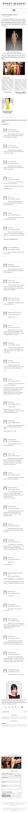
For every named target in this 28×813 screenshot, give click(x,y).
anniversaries (8, 117)
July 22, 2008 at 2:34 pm (13, 508)
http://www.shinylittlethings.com (11, 239)
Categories (3, 723)
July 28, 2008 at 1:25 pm (13, 671)
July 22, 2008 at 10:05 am (14, 199)
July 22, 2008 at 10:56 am (14, 266)
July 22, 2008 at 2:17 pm (13, 489)
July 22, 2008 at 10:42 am (14, 215)
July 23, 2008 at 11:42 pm (14, 638)
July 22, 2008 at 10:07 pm (14, 576)
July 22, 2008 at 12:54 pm (14, 441)
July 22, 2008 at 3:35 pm (13, 525)
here (20, 52)
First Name (4, 781)
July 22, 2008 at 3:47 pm (13, 541)
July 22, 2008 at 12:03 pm (14, 344)
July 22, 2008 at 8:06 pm (13, 559)
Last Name (4, 785)
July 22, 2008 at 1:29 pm (13, 455)
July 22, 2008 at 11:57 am (14, 327)
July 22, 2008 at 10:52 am (14, 229)
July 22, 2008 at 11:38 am (14, 314)
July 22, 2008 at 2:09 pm (13, 474)
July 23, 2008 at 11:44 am (14, 620)
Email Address (5, 777)
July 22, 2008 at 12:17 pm (14, 362)
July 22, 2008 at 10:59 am (14, 282)
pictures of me (13, 117)
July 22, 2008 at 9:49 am (13, 179)
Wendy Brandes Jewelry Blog (14, 3)
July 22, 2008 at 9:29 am (13, 131)
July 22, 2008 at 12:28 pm (14, 404)
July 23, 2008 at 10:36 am (14, 606)
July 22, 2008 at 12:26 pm (14, 381)
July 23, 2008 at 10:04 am (14, 593)
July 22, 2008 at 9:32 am (13, 147)
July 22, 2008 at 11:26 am (14, 300)
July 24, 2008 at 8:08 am (13, 654)
